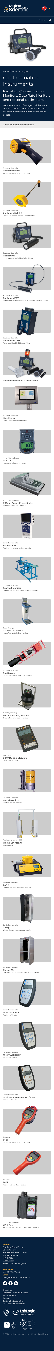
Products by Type (20, 71)
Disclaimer (8, 1290)
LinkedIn (16, 1283)
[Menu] (27, 20)
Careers (6, 1298)
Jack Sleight (43, 1334)
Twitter (5, 1283)
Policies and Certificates (14, 1304)
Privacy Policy (9, 1295)
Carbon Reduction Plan (13, 1301)
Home (6, 71)
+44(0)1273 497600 (11, 1272)
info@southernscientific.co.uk (16, 1277)
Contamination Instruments (18, 124)
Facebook (10, 1283)
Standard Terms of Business (15, 1293)
